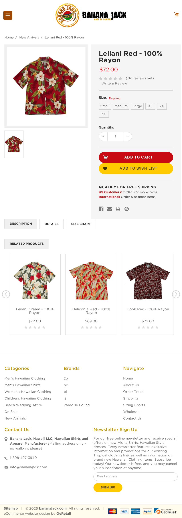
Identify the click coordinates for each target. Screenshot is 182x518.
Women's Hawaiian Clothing (27, 391)
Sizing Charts (134, 405)
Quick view (35, 275)
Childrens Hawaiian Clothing (27, 398)
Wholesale (131, 411)
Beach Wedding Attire (23, 405)
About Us (131, 385)
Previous (6, 294)
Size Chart (81, 224)
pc (66, 385)
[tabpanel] (34, 294)
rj (65, 398)
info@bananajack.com (28, 467)
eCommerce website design (27, 513)
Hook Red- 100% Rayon (148, 309)
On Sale (11, 411)
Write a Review (114, 83)
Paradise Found (77, 405)
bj (65, 391)
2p (66, 378)
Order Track (133, 391)
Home (128, 378)
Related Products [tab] (27, 244)
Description (21, 224)
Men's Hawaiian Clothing (24, 378)
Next (176, 294)
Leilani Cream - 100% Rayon (34, 311)
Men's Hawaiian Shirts (22, 385)
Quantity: (106, 127)
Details (52, 224)
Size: (109, 98)
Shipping (130, 398)
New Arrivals (15, 418)
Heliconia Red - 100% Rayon (91, 311)
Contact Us (132, 418)
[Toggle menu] (7, 15)
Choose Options (35, 285)
